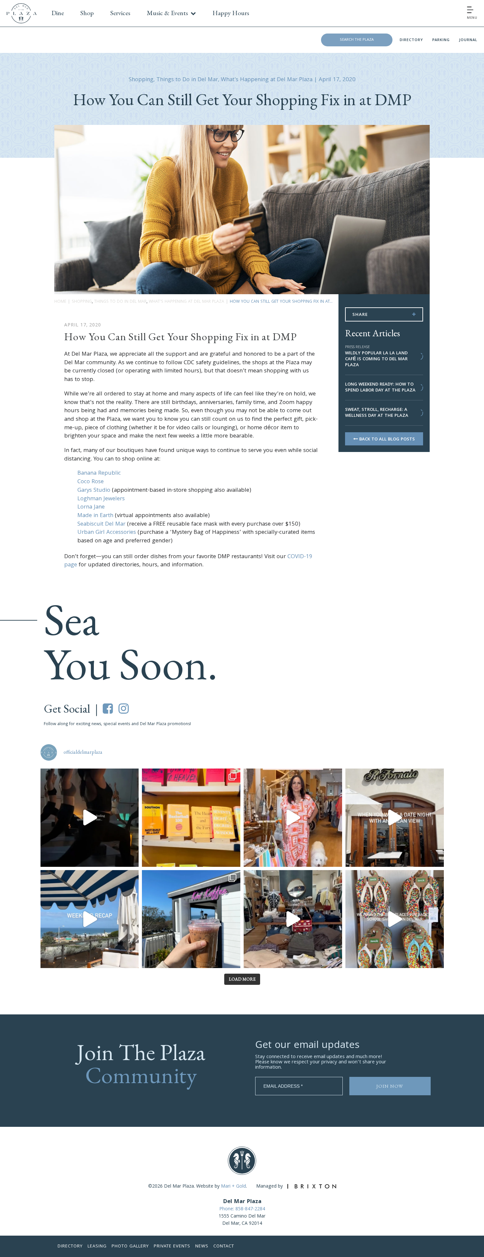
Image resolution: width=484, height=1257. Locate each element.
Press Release (357, 347)
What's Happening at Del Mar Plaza (266, 80)
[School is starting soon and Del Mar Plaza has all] (293, 919)
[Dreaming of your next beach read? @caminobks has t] (191, 818)
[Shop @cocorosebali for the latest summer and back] (293, 818)
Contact (223, 1246)
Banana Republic (99, 473)
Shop (87, 13)
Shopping (141, 80)
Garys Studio (93, 490)
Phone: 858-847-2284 (242, 1209)
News (201, 1246)
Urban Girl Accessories (106, 532)
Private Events (172, 1246)
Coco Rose (90, 482)
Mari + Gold (233, 1187)
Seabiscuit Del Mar (101, 524)
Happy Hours (230, 13)
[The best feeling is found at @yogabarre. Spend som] (89, 818)
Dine (57, 13)
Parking (441, 40)
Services (120, 13)
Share (360, 315)
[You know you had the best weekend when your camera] (89, 919)
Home (60, 301)
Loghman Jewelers (101, 499)
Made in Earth (95, 516)
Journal (468, 40)
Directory (411, 40)
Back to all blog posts (386, 439)
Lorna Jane (91, 507)
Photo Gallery (130, 1246)
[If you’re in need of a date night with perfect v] (394, 818)
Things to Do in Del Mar (187, 80)
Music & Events (167, 13)
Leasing (97, 1246)
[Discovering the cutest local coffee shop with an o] (191, 919)
